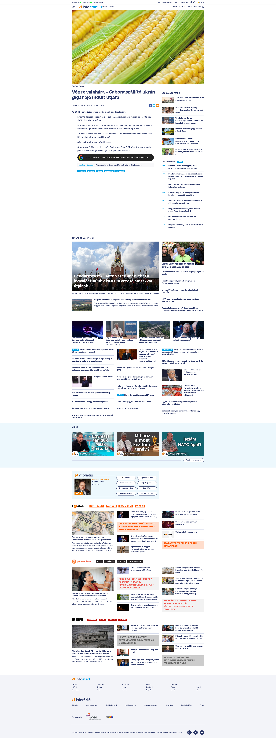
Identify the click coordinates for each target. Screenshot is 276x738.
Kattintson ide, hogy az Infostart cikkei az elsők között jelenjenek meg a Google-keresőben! (117, 157)
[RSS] (189, 732)
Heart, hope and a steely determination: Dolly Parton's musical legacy (136, 640)
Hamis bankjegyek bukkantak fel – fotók (134, 402)
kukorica (109, 171)
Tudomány (100, 684)
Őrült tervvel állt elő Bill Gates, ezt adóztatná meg (193, 372)
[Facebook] (195, 732)
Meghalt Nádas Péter (103, 377)
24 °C (202, 2)
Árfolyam (111, 506)
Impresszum (114, 732)
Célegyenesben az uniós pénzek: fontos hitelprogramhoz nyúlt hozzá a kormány (137, 527)
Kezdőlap (81, 165)
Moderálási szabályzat (147, 732)
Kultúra (99, 687)
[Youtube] (202, 732)
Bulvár (148, 684)
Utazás (121, 561)
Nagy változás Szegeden (128, 409)
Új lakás (140, 506)
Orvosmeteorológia (150, 705)
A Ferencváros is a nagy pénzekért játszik (90, 402)
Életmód (124, 690)
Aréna (202, 705)
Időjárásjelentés (130, 705)
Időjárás (198, 690)
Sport (102, 620)
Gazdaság (90, 165)
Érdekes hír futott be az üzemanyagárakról (90, 409)
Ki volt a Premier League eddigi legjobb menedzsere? (186, 339)
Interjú (124, 687)
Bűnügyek (149, 687)
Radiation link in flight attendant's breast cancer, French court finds (179, 660)
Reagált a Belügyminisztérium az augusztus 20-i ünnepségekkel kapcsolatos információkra (182, 352)
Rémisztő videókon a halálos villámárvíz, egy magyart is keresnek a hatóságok (151, 340)
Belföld (74, 684)
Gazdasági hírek (186, 705)
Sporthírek (169, 705)
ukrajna (81, 171)
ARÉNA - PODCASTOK (194, 6)
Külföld (74, 687)
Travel (112, 620)
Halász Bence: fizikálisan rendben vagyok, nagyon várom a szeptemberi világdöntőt (194, 390)
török (99, 171)
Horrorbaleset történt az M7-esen (139, 395)
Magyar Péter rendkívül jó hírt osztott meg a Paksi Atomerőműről (122, 300)
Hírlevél (198, 687)
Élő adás (127, 478)
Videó (173, 690)
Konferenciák (126, 506)
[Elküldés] (157, 105)
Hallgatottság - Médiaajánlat (98, 732)
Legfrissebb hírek (91, 705)
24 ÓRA (180, 162)
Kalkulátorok (135, 561)
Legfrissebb (175, 684)
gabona (91, 171)
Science (122, 620)
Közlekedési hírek (111, 705)
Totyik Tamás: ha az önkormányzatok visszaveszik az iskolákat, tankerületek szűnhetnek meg (119, 341)
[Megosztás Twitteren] (154, 105)
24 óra (104, 6)
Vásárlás (109, 561)
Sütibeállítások (176, 732)
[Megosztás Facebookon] (150, 105)
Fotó (197, 684)
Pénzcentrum (97, 506)
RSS (168, 732)
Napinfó (149, 690)
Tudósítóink (125, 684)
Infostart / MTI (78, 105)
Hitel (99, 561)
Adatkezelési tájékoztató (129, 732)
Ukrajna (112, 6)
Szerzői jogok (161, 732)
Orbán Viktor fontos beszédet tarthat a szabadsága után (178, 265)
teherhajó (120, 171)
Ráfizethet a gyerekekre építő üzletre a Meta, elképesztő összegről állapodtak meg (84, 340)
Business (92, 620)
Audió (173, 687)
